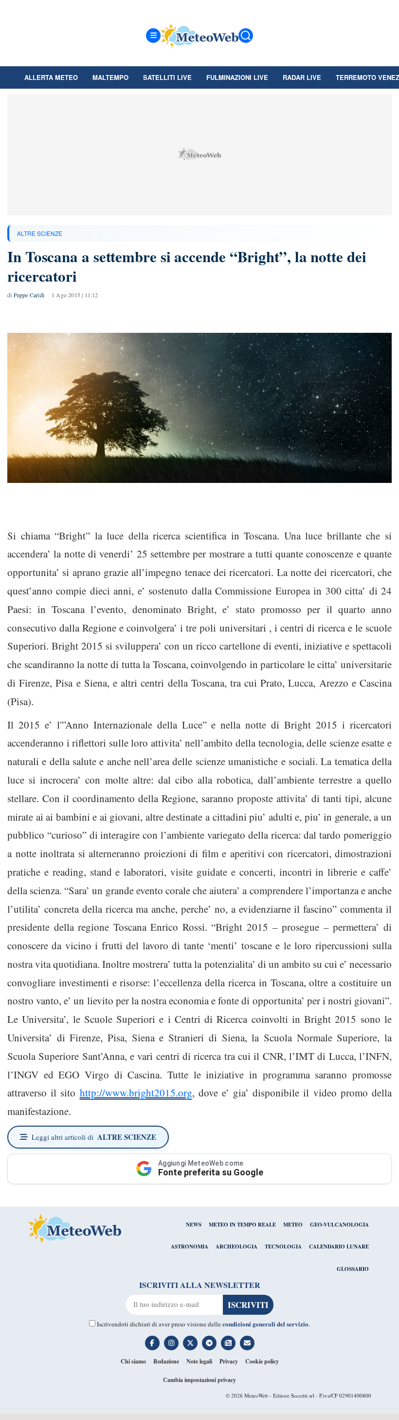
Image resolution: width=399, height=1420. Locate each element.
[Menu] (153, 35)
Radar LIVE (302, 77)
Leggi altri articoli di (94, 1137)
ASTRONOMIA (189, 1246)
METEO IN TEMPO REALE (242, 1224)
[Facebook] (152, 1343)
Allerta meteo (51, 77)
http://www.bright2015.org (136, 1092)
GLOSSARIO (353, 1269)
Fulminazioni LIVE (237, 77)
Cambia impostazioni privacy (199, 1380)
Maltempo (110, 77)
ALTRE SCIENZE (39, 233)
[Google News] (228, 1343)
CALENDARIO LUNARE (339, 1246)
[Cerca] (245, 35)
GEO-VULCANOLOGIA (339, 1224)
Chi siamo (133, 1361)
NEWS (193, 1224)
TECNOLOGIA (283, 1246)
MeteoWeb (256, 1395)
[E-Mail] (247, 1343)
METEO (293, 1224)
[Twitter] (190, 1343)
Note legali (199, 1361)
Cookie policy (262, 1361)
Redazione (166, 1361)
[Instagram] (171, 1343)
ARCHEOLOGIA (236, 1246)
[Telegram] (209, 1343)
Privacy (228, 1361)
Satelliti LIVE (167, 77)
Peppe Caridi (29, 295)
